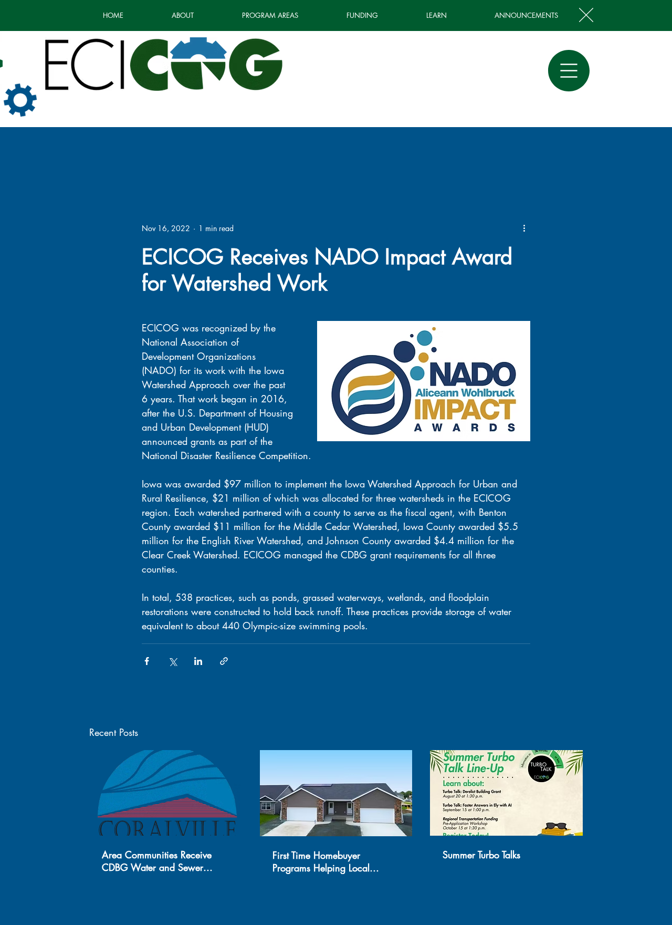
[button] (586, 15)
